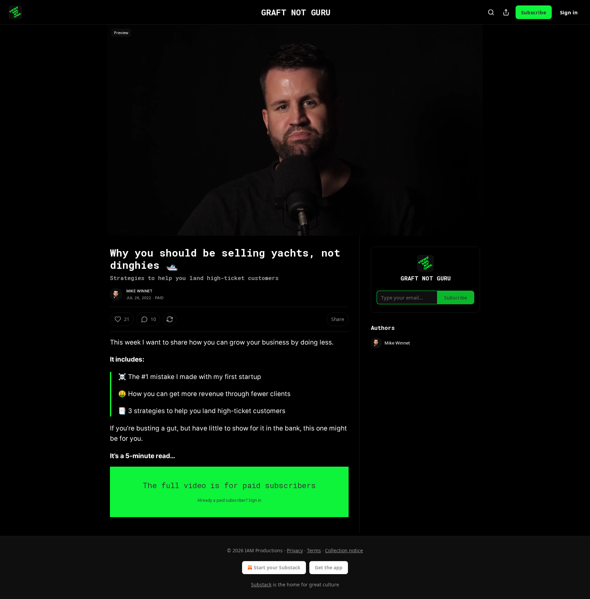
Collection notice (344, 550)
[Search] (491, 12)
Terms (314, 550)
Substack (261, 584)
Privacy (295, 550)
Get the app (328, 567)
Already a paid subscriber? (229, 500)
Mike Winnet (139, 291)
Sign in (569, 12)
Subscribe (533, 12)
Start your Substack (277, 567)
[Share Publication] (506, 12)
